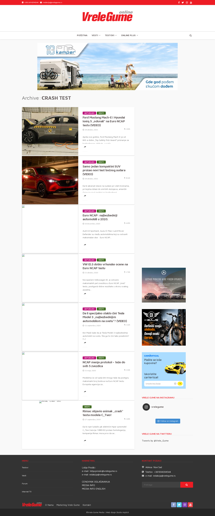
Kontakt (87, 505)
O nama (49, 505)
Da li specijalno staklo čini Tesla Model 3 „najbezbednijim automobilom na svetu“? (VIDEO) (105, 317)
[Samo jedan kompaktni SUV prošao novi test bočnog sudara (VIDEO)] (50, 180)
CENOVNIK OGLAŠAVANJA (96, 481)
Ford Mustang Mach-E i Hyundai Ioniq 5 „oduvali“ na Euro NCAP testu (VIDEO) (104, 121)
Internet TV (26, 491)
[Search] (190, 35)
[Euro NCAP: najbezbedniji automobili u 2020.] (50, 229)
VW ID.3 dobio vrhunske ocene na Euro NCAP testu (105, 266)
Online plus (128, 35)
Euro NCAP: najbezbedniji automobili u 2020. (100, 217)
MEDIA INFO (88, 485)
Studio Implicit (122, 512)
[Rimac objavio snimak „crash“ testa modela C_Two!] (50, 402)
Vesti (95, 35)
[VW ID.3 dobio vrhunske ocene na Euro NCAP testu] (50, 278)
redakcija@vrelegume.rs (100, 474)
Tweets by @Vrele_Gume (155, 440)
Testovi (25, 467)
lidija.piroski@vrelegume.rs (103, 471)
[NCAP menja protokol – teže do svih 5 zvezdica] (50, 376)
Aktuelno (89, 113)
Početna (82, 35)
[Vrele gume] (107, 18)
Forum (24, 483)
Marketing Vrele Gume (68, 505)
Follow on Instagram (169, 421)
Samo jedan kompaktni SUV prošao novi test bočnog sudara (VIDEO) (104, 170)
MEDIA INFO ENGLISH (93, 488)
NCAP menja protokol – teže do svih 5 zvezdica (104, 364)
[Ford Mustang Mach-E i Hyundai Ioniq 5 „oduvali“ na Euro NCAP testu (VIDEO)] (50, 131)
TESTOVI (109, 35)
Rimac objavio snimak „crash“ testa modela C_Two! (103, 413)
